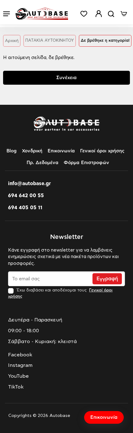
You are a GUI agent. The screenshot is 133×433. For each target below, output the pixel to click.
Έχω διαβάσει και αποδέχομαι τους (60, 293)
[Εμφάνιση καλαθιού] (124, 13)
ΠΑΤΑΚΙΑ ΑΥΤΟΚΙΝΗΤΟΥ (49, 41)
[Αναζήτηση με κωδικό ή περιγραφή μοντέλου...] (111, 13)
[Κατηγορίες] (6, 13)
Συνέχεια (66, 77)
